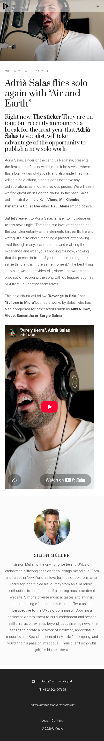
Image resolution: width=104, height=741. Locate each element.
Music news (13, 71)
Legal (45, 720)
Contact (57, 720)
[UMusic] (6, 6)
